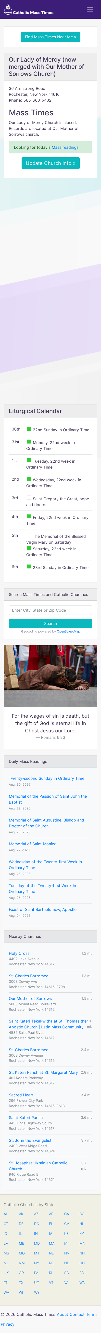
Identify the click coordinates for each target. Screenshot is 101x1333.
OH (81, 1263)
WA (81, 1282)
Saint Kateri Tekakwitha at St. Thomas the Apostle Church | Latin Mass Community (48, 1024)
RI (50, 1273)
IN (36, 1233)
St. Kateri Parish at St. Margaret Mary (43, 1072)
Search (50, 623)
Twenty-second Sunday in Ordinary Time (46, 778)
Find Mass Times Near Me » (50, 36)
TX (21, 1282)
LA (6, 1243)
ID (5, 1233)
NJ (6, 1263)
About (62, 1314)
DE (21, 1224)
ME (21, 1243)
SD (81, 1273)
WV (6, 1292)
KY (81, 1233)
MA (51, 1243)
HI (81, 1224)
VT (51, 1282)
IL (20, 1233)
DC (36, 1224)
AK (21, 1214)
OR (21, 1273)
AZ (36, 1214)
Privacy (7, 1324)
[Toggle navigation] (90, 9)
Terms (91, 1314)
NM (21, 1263)
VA (66, 1282)
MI (66, 1243)
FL (51, 1224)
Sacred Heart (21, 1094)
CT (6, 1224)
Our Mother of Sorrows (30, 998)
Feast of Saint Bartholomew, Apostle (42, 909)
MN (81, 1243)
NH (81, 1253)
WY (36, 1292)
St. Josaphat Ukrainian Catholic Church (38, 1165)
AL (6, 1214)
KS (66, 1233)
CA (66, 1214)
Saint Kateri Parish (26, 1117)
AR (51, 1214)
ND (66, 1263)
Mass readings (65, 147)
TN (6, 1282)
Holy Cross (19, 953)
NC (51, 1263)
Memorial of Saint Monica (32, 843)
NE (51, 1253)
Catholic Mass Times (32, 12)
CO (81, 1214)
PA (36, 1273)
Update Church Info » (51, 163)
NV (66, 1253)
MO (21, 1253)
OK (6, 1273)
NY (36, 1263)
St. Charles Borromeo (29, 975)
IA (50, 1233)
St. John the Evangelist (30, 1140)
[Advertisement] (50, 234)
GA (66, 1224)
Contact (77, 1314)
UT (36, 1282)
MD (36, 1243)
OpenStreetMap (68, 631)
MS (6, 1253)
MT (36, 1253)
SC (66, 1273)
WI (21, 1292)
